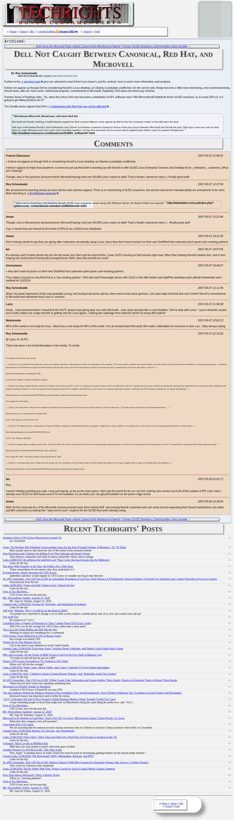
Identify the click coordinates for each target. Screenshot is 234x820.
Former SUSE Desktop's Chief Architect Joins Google (154, 46)
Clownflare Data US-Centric (18, 724)
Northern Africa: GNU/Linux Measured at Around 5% (32, 537)
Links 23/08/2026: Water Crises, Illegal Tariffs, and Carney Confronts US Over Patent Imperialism (56, 667)
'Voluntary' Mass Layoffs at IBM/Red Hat (25, 743)
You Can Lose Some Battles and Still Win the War (30, 629)
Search (87, 31)
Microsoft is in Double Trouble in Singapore (27, 686)
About (23, 31)
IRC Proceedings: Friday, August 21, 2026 (26, 787)
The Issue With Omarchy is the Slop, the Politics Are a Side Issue (38, 566)
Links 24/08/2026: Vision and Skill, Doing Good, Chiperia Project (39, 585)
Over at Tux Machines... (16, 591)
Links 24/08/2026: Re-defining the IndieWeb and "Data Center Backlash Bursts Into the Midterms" (56, 560)
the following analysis (43, 193)
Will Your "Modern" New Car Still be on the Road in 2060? (35, 610)
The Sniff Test (10, 616)
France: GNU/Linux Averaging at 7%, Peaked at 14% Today (36, 661)
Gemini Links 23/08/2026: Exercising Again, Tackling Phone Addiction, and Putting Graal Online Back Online (63, 648)
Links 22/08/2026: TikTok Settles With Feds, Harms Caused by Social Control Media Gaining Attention (59, 768)
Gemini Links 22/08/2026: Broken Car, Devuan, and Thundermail (38, 730)
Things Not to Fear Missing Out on (22, 642)
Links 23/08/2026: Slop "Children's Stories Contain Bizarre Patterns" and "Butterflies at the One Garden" (60, 673)
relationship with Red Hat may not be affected (78, 106)
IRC (32, 31)
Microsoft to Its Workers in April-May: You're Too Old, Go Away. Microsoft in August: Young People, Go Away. (64, 718)
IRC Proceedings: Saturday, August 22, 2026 (27, 711)
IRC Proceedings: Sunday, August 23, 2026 (26, 597)
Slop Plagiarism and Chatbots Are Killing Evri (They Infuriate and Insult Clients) (46, 553)
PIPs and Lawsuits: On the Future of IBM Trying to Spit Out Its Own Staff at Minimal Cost (52, 654)
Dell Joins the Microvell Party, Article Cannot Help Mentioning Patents (78, 46)
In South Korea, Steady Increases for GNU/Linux (30, 572)
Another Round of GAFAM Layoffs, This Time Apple (32, 749)
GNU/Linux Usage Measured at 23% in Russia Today (32, 635)
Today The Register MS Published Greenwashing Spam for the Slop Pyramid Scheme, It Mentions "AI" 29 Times (64, 547)
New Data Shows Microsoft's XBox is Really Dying (31, 775)
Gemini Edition (46, 31)
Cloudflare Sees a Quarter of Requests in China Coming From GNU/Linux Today (47, 623)
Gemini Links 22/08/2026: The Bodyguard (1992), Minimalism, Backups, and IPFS (48, 756)
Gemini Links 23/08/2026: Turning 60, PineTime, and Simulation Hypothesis (44, 604)
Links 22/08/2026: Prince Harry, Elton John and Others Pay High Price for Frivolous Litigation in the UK (60, 737)
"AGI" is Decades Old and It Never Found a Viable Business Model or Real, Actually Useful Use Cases (59, 699)
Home (13, 31)
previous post (32, 81)
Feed (97, 31)
